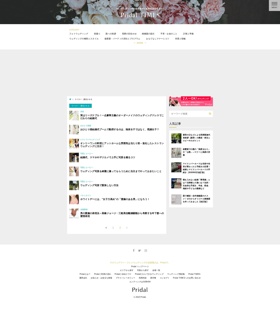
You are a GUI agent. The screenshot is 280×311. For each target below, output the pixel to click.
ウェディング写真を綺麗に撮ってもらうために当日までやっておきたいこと (121, 171)
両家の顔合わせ (129, 33)
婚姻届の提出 (148, 33)
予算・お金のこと (168, 33)
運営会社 (83, 278)
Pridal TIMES (194, 274)
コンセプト (164, 278)
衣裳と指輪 (180, 38)
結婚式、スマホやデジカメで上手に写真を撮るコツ (107, 157)
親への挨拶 (111, 33)
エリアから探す (127, 270)
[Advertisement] (140, 74)
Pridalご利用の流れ (102, 274)
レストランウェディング (90, 140)
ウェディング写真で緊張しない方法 (99, 185)
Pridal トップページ (140, 266)
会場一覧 (156, 270)
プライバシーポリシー (125, 278)
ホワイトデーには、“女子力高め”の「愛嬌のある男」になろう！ (115, 199)
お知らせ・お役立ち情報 (101, 278)
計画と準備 (188, 33)
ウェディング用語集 (176, 274)
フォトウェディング (78, 33)
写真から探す (143, 270)
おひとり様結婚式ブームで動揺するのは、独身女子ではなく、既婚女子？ (119, 129)
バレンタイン (85, 195)
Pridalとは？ (85, 274)
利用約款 (143, 278)
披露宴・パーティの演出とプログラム (122, 38)
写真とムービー (86, 154)
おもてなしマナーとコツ (157, 38)
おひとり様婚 (85, 126)
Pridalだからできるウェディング (149, 274)
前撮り (97, 33)
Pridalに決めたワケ (123, 274)
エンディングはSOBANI (140, 282)
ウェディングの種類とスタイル (84, 38)
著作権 (153, 278)
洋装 (82, 112)
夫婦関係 (84, 209)
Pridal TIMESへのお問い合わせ (187, 278)
